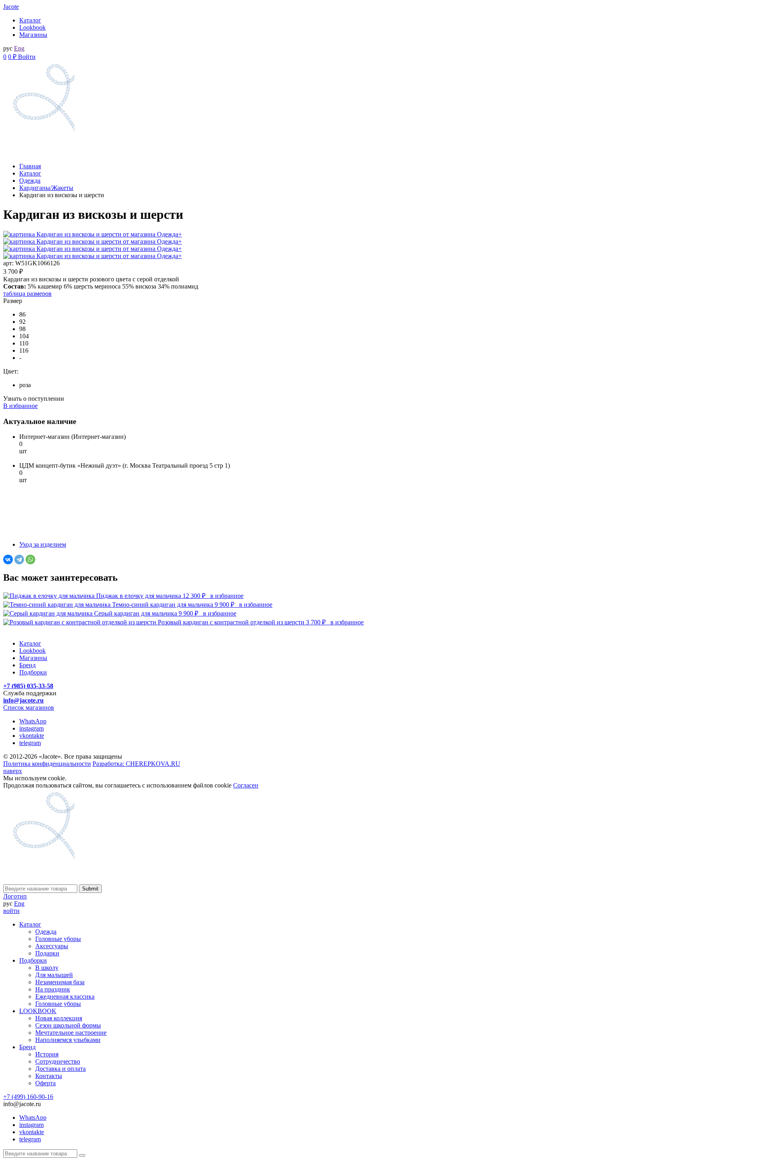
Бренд (27, 665)
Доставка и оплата (60, 1068)
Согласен (245, 785)
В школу (46, 967)
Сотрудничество (57, 1061)
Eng (19, 48)
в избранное (227, 595)
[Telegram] (19, 559)
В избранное (20, 405)
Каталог (30, 20)
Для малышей (54, 974)
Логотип (15, 896)
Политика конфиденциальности (47, 763)
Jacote (11, 6)
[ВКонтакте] (8, 559)
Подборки (33, 672)
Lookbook (32, 27)
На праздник (52, 989)
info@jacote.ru (23, 700)
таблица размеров (27, 293)
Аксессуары (51, 946)
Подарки (47, 953)
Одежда (45, 931)
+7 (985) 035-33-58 (28, 685)
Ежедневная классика (65, 996)
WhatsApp (32, 721)
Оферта (45, 1083)
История (46, 1054)
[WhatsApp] (30, 559)
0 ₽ (13, 56)
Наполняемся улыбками (68, 1039)
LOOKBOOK (37, 1011)
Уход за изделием (42, 544)
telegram (30, 742)
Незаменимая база (60, 982)
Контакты (48, 1075)
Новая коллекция (58, 1018)
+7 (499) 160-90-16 (28, 1096)
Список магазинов (28, 707)
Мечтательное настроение (71, 1032)
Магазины (33, 34)
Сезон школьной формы (68, 1025)
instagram (31, 728)
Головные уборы (58, 938)
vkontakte (31, 735)
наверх (12, 770)
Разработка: (136, 763)
